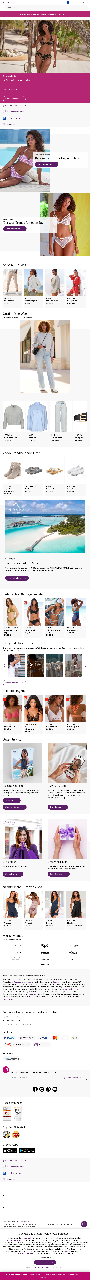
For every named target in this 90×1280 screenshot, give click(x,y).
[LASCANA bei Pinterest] (48, 1089)
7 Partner (25, 1238)
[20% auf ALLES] (45, 46)
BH (56, 991)
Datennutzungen (14, 1240)
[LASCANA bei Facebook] (35, 1089)
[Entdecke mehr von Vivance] (73, 959)
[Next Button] (86, 665)
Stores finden (11, 874)
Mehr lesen (9, 999)
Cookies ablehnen (25, 1253)
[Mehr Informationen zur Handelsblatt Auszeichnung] (17, 1113)
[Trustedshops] (6, 1134)
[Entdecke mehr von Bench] (45, 953)
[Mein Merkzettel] (82, 2)
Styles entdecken (12, 807)
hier (67, 1251)
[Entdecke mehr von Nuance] (45, 959)
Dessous (17, 982)
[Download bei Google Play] (27, 1150)
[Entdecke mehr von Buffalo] (45, 946)
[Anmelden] (77, 2)
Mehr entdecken (12, 683)
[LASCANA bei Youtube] (54, 1089)
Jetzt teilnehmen (15, 578)
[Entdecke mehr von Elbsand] (45, 965)
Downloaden (55, 807)
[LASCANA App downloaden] (67, 763)
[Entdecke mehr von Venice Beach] (16, 958)
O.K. (38, 1262)
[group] (16, 665)
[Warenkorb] (87, 2)
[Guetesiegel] (16, 1134)
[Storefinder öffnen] (72, 2)
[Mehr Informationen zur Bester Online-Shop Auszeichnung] (7, 1113)
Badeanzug (58, 982)
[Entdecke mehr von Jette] (16, 952)
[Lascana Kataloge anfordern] (22, 763)
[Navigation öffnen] (2, 7)
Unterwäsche (27, 982)
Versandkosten (24, 1221)
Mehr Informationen (55, 1267)
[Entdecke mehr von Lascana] (16, 945)
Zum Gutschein (56, 874)
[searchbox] (44, 7)
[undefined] (84, 288)
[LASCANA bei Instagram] (41, 1089)
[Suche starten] (85, 7)
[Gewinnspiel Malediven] (45, 526)
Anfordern (9, 800)
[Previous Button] (4, 665)
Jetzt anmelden (74, 1077)
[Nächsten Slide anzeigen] (84, 397)
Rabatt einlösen (12, 99)
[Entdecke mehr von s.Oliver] (73, 952)
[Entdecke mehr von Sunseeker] (73, 946)
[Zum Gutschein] (67, 839)
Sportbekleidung (69, 989)
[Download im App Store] (10, 1150)
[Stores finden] (22, 839)
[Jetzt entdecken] (25, 160)
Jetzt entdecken (45, 164)
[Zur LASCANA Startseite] (7, 2)
